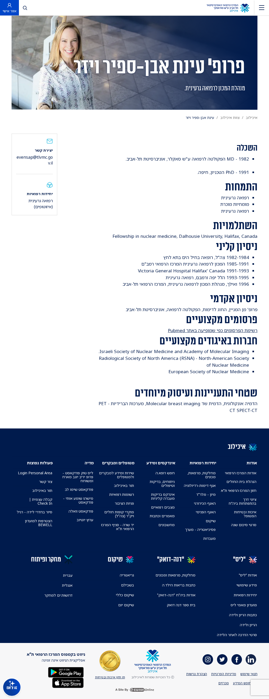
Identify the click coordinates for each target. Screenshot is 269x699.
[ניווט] (261, 8)
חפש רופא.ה (165, 472)
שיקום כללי (125, 594)
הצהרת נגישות (196, 674)
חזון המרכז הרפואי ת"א (238, 490)
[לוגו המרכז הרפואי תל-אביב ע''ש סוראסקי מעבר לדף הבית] (228, 7)
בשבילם (127, 584)
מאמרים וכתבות (162, 515)
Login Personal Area (35, 472)
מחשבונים (166, 524)
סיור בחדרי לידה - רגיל (34, 511)
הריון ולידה (248, 624)
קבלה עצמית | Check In (40, 501)
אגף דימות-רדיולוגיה (200, 485)
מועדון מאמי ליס (244, 604)
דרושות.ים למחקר (58, 595)
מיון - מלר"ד (206, 494)
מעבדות (209, 538)
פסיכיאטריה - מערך (200, 529)
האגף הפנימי (206, 511)
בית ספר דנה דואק (181, 604)
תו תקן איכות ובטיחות (110, 677)
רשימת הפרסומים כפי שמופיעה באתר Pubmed (212, 330)
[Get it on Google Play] (66, 671)
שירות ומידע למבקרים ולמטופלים (116, 474)
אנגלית (67, 585)
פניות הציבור (124, 503)
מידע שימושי (246, 584)
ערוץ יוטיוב (85, 519)
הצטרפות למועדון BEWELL (38, 522)
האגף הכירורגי (205, 503)
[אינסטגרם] (208, 659)
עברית (68, 575)
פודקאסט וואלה (81, 511)
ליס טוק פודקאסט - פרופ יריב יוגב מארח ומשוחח (77, 476)
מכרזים (223, 683)
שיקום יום (126, 604)
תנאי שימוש (248, 674)
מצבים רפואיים (163, 507)
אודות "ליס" (248, 575)
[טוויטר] (222, 659)
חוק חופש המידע (245, 683)
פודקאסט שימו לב (79, 489)
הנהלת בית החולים (241, 481)
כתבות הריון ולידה (243, 614)
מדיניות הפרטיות (223, 674)
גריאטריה (127, 575)
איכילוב (251, 117)
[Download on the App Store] (68, 682)
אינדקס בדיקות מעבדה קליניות (163, 496)
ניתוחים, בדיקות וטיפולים (162, 483)
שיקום (211, 520)
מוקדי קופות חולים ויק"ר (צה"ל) (119, 513)
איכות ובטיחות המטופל (245, 513)
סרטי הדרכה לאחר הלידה (237, 634)
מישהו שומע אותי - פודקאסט (78, 500)
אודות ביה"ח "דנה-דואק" (176, 594)
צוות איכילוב (230, 117)
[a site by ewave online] (134, 690)
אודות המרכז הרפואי (240, 472)
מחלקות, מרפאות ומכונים (175, 575)
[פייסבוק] (236, 659)
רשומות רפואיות (121, 494)
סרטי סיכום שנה (243, 524)
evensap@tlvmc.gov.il (35, 160)
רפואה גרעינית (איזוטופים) (40, 203)
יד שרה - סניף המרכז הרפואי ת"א (117, 526)
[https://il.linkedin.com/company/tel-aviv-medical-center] (251, 659)
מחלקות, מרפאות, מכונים (201, 474)
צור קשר (45, 481)
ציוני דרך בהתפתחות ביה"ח (242, 501)
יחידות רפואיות (245, 594)
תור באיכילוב (124, 485)
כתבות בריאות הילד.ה (178, 584)
